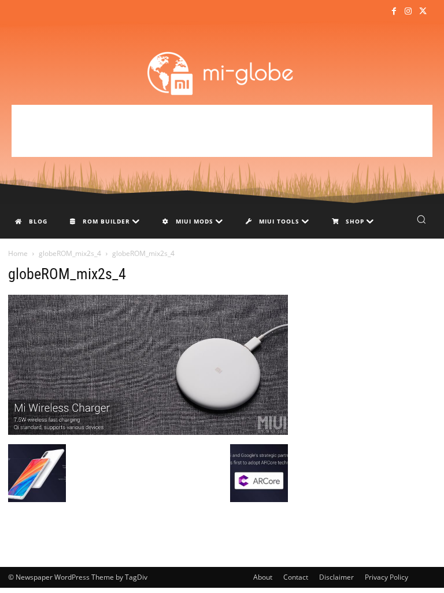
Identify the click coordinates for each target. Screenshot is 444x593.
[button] (421, 219)
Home (18, 253)
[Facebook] (393, 12)
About (262, 577)
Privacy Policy (386, 577)
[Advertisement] (222, 131)
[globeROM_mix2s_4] (148, 432)
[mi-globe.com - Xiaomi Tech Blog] (222, 73)
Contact (295, 577)
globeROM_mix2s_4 (70, 253)
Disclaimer (336, 577)
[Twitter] (423, 12)
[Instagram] (408, 12)
